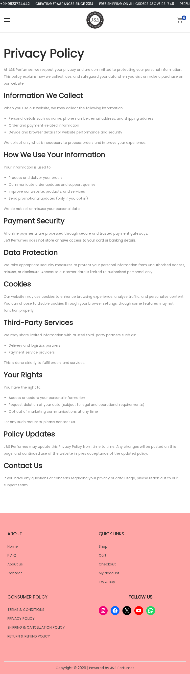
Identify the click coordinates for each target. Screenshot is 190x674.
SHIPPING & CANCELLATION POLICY (36, 627)
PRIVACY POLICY (21, 618)
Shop (103, 546)
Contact (14, 573)
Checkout (107, 564)
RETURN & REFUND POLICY (28, 636)
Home (12, 546)
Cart (102, 555)
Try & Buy (107, 582)
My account (109, 573)
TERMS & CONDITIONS (25, 609)
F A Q (11, 555)
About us (15, 564)
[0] (180, 20)
